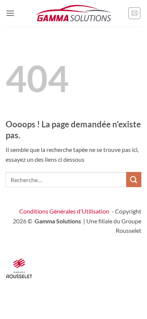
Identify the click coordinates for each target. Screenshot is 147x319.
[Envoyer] (133, 179)
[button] (10, 13)
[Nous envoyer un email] (134, 13)
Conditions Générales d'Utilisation (64, 211)
